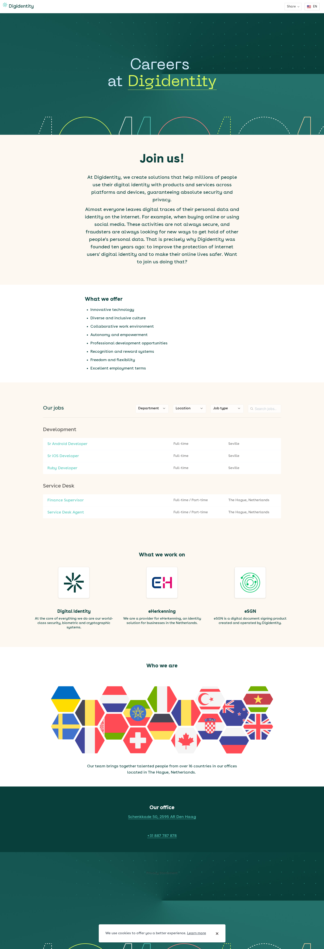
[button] (293, 6)
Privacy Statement (162, 873)
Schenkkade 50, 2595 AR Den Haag (162, 817)
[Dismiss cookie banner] (217, 933)
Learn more (196, 933)
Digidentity (172, 82)
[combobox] (152, 408)
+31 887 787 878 (162, 836)
